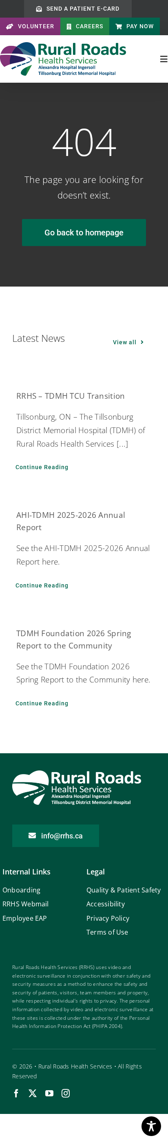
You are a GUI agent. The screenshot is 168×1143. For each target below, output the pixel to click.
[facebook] (16, 1093)
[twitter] (33, 1093)
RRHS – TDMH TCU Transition (70, 396)
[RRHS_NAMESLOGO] (63, 46)
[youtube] (49, 1093)
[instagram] (66, 1093)
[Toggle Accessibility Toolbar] (151, 1126)
